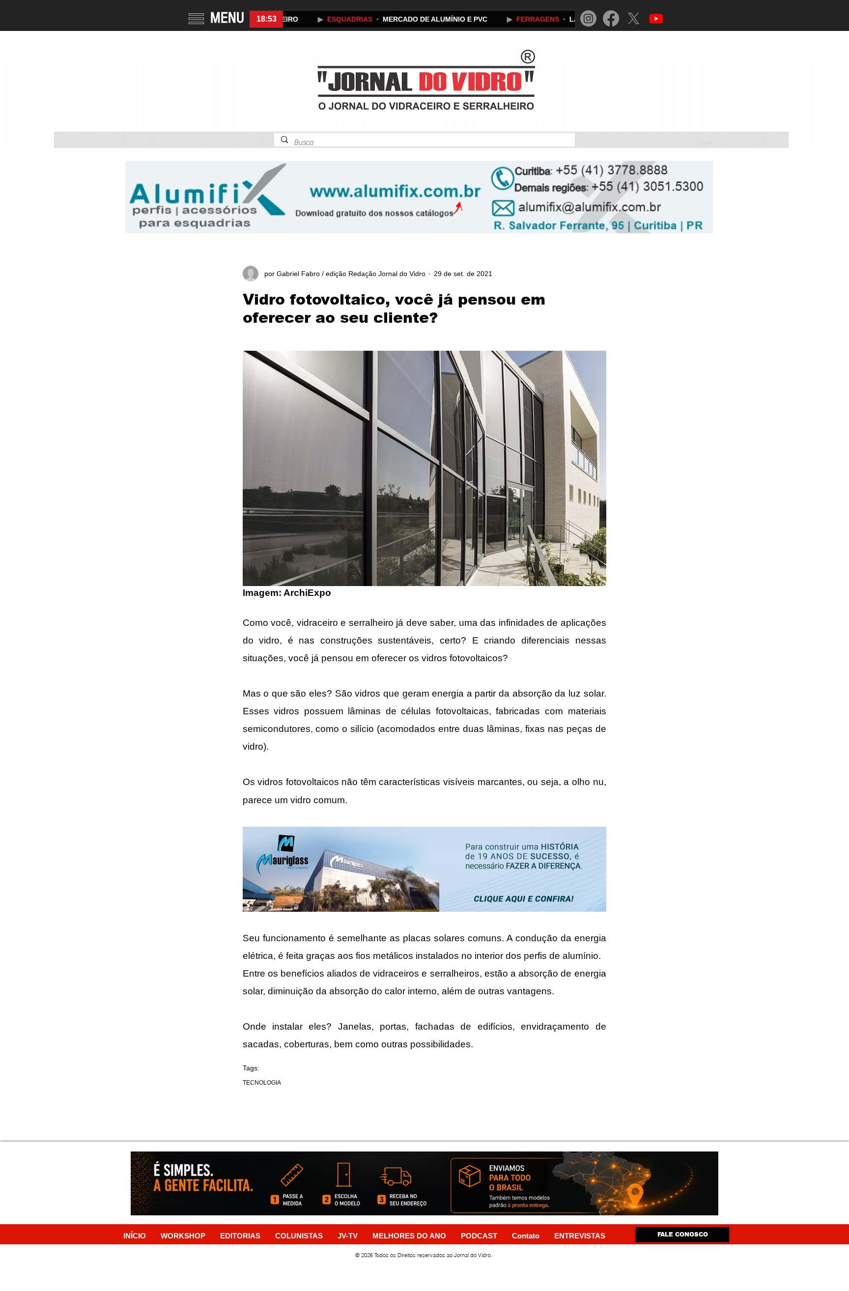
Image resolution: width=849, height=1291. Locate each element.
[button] (196, 18)
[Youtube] (656, 18)
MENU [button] (227, 18)
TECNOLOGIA (262, 1082)
